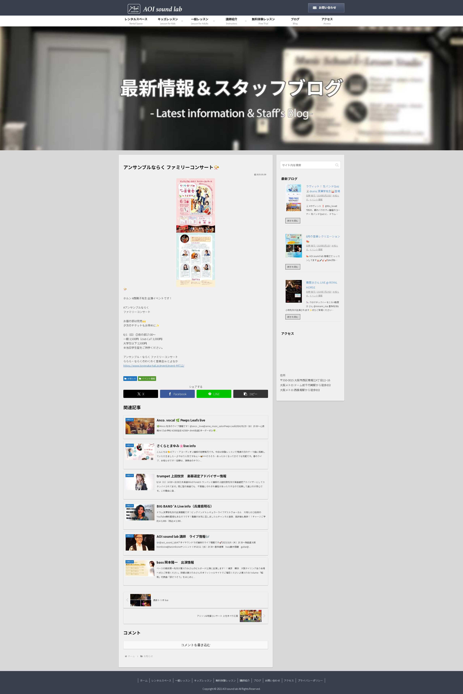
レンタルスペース (161, 680)
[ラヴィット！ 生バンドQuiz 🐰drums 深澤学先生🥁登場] (293, 209)
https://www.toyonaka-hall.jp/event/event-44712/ (153, 365)
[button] (250, 394)
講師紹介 (245, 680)
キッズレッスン (203, 680)
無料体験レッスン (226, 680)
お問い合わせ (272, 680)
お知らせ (131, 378)
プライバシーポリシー (310, 680)
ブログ (257, 680)
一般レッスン (182, 680)
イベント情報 (148, 378)
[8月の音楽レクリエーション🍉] (293, 255)
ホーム (144, 680)
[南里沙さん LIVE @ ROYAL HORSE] (293, 301)
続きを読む (292, 220)
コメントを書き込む (195, 645)
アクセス (289, 680)
